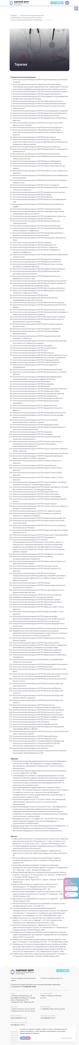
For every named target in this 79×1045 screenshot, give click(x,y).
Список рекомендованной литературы (26, 20)
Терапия (48, 20)
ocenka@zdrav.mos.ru (47, 1018)
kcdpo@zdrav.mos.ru (18, 1025)
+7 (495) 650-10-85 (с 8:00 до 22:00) (52, 1009)
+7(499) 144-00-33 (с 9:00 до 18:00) (23, 1011)
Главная (14, 15)
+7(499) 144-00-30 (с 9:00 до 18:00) (23, 1009)
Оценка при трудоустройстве (32, 15)
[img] (62, 2)
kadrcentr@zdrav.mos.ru (19, 1018)
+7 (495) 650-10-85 (29, 987)
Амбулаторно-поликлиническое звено (26, 18)
